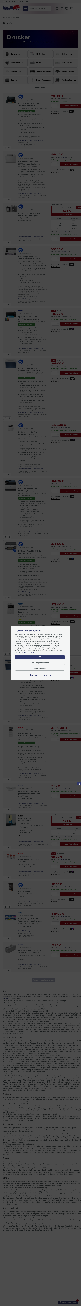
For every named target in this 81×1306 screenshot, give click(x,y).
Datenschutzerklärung (27, 652)
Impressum (34, 675)
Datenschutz (46, 675)
